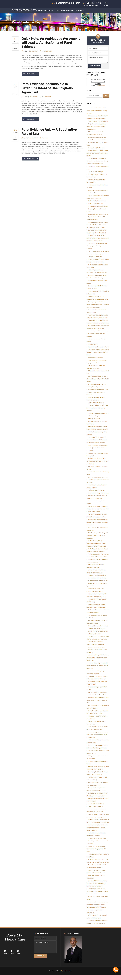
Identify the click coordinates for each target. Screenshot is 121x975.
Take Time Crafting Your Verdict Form (97, 416)
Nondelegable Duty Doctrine (95, 357)
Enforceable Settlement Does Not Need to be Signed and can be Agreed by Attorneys (97, 408)
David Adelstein (33, 51)
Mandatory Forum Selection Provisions (98, 625)
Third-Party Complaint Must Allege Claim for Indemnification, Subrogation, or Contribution (98, 535)
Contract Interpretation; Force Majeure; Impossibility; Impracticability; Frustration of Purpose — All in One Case (98, 509)
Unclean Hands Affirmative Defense (97, 692)
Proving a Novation (93, 344)
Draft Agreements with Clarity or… (96, 490)
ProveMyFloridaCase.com (84, 22)
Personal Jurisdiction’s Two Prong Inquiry (98, 413)
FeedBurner (101, 85)
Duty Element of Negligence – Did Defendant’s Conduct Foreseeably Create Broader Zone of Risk (97, 891)
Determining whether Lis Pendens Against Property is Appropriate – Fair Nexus (96, 849)
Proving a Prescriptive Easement (96, 147)
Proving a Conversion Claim (95, 256)
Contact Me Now (118, 968)
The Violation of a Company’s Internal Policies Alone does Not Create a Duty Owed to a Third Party (98, 461)
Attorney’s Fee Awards (94, 418)
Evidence (45, 138)
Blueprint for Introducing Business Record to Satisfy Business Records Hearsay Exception (96, 126)
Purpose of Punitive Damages (95, 171)
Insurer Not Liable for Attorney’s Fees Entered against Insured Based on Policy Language (97, 110)
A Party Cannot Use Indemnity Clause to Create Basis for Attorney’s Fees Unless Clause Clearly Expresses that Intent (97, 224)
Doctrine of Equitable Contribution (97, 575)
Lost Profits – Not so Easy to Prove (97, 695)
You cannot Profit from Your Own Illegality (98, 347)
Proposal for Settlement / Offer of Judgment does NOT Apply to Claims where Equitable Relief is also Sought (98, 238)
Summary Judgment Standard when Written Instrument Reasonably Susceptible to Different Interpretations (98, 304)
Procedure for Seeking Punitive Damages (98, 493)
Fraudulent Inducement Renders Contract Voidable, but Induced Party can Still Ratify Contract (98, 352)
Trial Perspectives (47, 51)
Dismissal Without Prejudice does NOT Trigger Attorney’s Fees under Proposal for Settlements (97, 665)
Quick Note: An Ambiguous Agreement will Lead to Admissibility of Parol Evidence (51, 43)
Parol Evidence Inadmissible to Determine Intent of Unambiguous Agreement (47, 88)
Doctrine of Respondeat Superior (96, 628)
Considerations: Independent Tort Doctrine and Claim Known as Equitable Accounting (97, 649)
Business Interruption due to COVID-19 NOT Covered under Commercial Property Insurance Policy (97, 734)
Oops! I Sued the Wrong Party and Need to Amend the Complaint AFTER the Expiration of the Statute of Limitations (97, 904)
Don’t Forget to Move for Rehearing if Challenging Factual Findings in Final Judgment (97, 246)
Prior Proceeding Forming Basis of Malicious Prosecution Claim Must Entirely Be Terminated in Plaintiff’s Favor (97, 161)
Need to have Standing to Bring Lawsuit (98, 121)
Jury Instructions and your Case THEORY (98, 477)
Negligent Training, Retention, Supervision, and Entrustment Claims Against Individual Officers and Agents (96, 543)
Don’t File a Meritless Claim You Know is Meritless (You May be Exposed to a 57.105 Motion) (98, 379)
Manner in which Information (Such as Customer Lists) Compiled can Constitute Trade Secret (97, 522)
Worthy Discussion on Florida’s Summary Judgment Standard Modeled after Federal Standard (98, 153)
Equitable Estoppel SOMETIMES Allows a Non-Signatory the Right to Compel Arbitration (98, 392)
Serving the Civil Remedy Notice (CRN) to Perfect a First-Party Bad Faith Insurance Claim (98, 700)
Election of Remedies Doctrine (96, 402)
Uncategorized (47, 96)
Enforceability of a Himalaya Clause (97, 838)
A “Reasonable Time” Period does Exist (98, 206)
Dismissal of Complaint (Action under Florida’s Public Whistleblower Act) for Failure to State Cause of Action (97, 883)
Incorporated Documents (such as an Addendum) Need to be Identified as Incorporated (97, 448)
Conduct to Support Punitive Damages (98, 214)
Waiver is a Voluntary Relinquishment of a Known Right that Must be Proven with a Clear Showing (98, 657)
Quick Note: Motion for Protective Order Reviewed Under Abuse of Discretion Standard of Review (97, 827)
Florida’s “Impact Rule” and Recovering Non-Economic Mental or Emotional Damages (97, 333)
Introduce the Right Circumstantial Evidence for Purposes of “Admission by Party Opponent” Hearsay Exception (97, 440)
